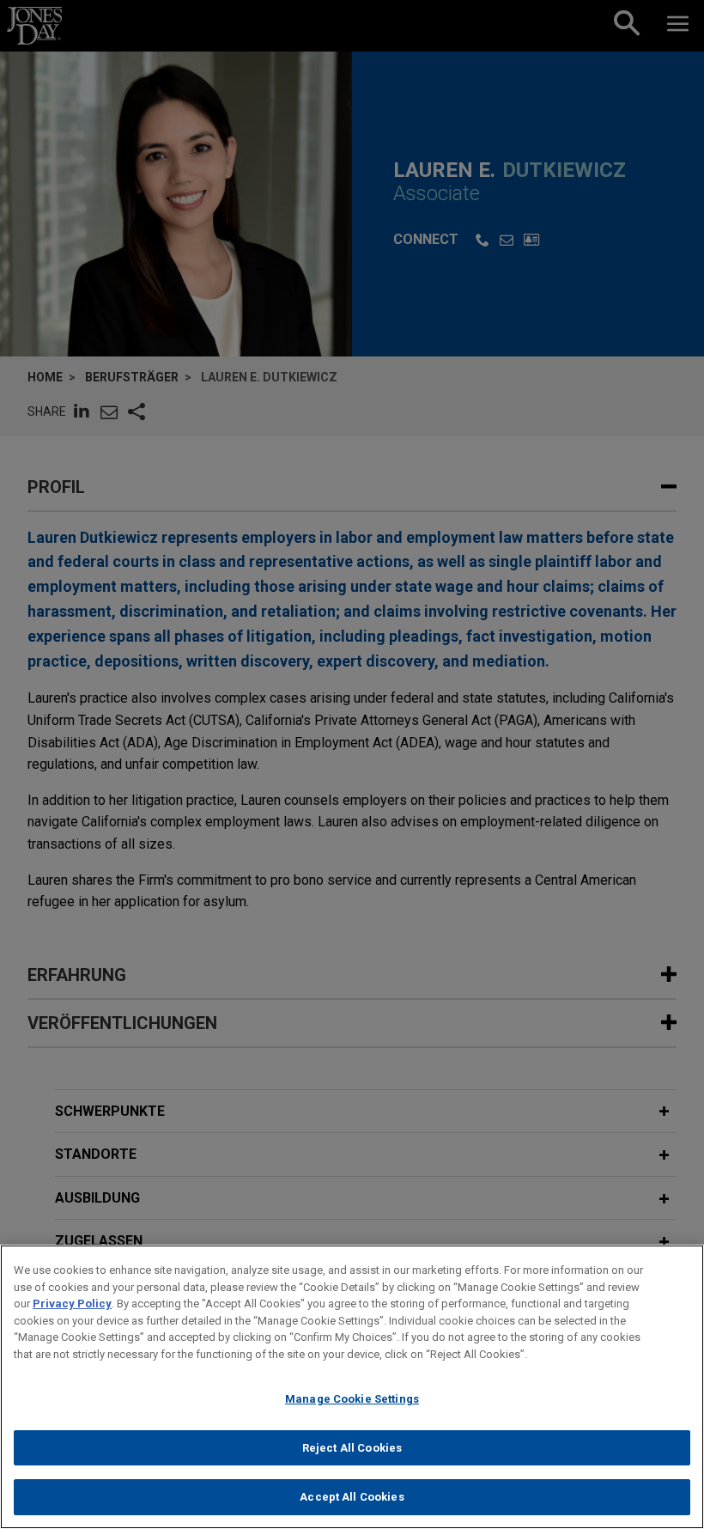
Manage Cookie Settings (352, 1398)
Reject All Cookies (352, 1447)
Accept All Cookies (352, 1496)
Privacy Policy (72, 1303)
